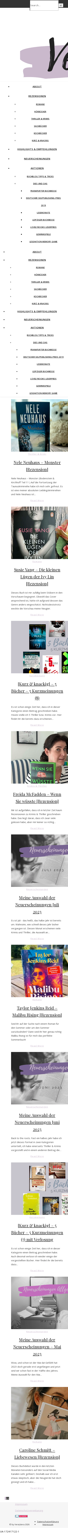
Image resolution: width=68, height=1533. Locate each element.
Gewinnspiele (43, 234)
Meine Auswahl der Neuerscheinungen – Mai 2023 (37, 1346)
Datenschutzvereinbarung (29, 1510)
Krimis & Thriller (37, 786)
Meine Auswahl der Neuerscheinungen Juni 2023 (37, 1122)
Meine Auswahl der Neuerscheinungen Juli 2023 (37, 904)
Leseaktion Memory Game (44, 241)
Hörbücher (40, 111)
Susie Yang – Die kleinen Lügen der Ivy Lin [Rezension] (37, 576)
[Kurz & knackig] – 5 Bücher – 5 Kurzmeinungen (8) (37, 691)
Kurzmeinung (37, 675)
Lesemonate (43, 212)
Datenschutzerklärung (48, 1521)
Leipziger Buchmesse (43, 220)
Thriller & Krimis (40, 118)
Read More (37, 500)
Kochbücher (40, 133)
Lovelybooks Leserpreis (43, 227)
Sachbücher (40, 126)
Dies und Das (40, 183)
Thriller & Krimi (37, 454)
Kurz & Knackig (40, 140)
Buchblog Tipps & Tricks (40, 176)
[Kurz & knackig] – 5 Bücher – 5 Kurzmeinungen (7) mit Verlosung (37, 1232)
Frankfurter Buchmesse (44, 191)
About (37, 86)
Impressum (21, 1504)
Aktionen (37, 168)
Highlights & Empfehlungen (37, 149)
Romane (40, 104)
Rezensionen (37, 96)
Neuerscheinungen (37, 158)
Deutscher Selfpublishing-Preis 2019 (43, 357)
